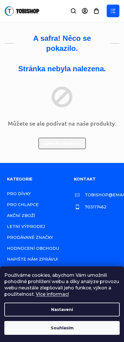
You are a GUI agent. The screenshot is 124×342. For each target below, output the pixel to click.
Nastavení (62, 309)
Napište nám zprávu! (32, 259)
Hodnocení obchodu (33, 248)
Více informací (52, 294)
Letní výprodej (26, 226)
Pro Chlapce (23, 204)
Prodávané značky (30, 237)
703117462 (95, 207)
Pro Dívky (19, 193)
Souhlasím (62, 328)
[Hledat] (73, 11)
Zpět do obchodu (62, 143)
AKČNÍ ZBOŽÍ (21, 215)
